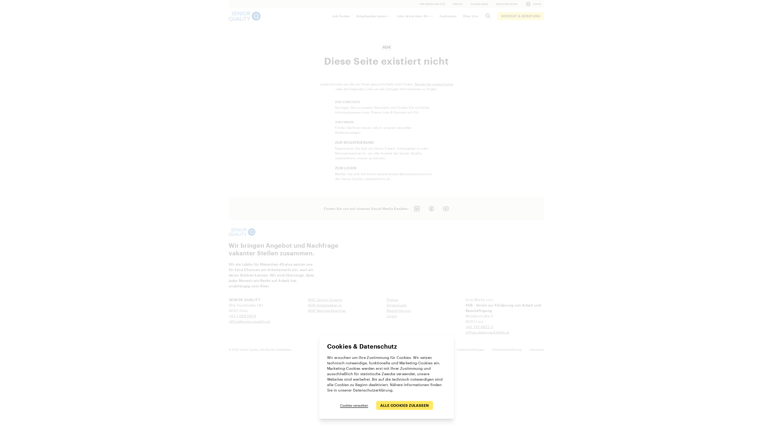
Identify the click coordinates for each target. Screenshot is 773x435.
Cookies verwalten (354, 405)
